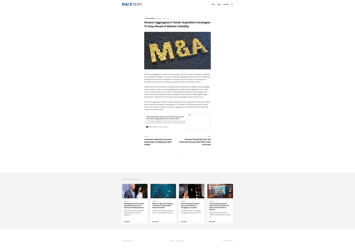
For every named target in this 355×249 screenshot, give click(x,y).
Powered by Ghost (228, 240)
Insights (226, 4)
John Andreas (150, 18)
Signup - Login (180, 240)
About (172, 240)
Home (213, 4)
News (219, 4)
